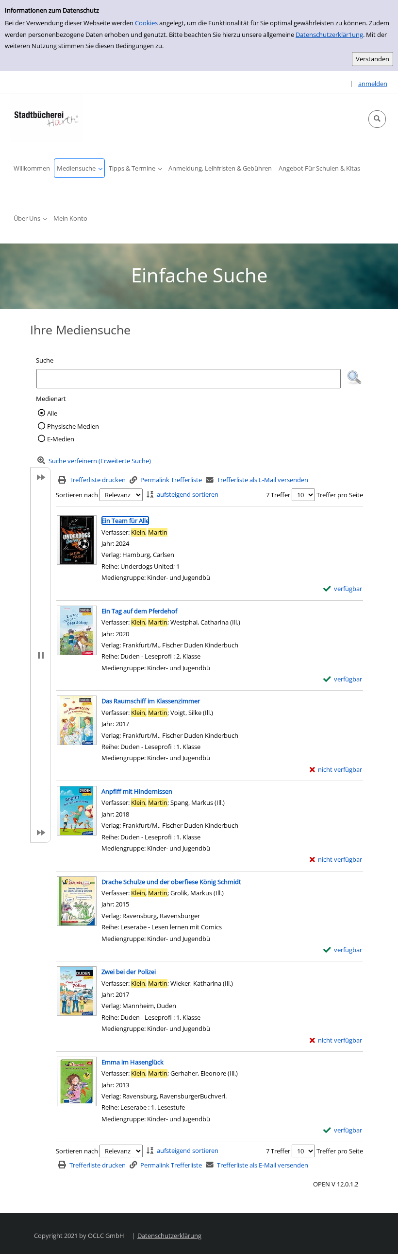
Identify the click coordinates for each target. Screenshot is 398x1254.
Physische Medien (73, 426)
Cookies (146, 22)
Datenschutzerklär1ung (329, 34)
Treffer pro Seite (339, 494)
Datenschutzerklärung (169, 1235)
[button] (377, 119)
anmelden (372, 83)
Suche (44, 360)
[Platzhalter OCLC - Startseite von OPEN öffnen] (46, 117)
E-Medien (60, 439)
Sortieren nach (77, 494)
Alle (52, 413)
